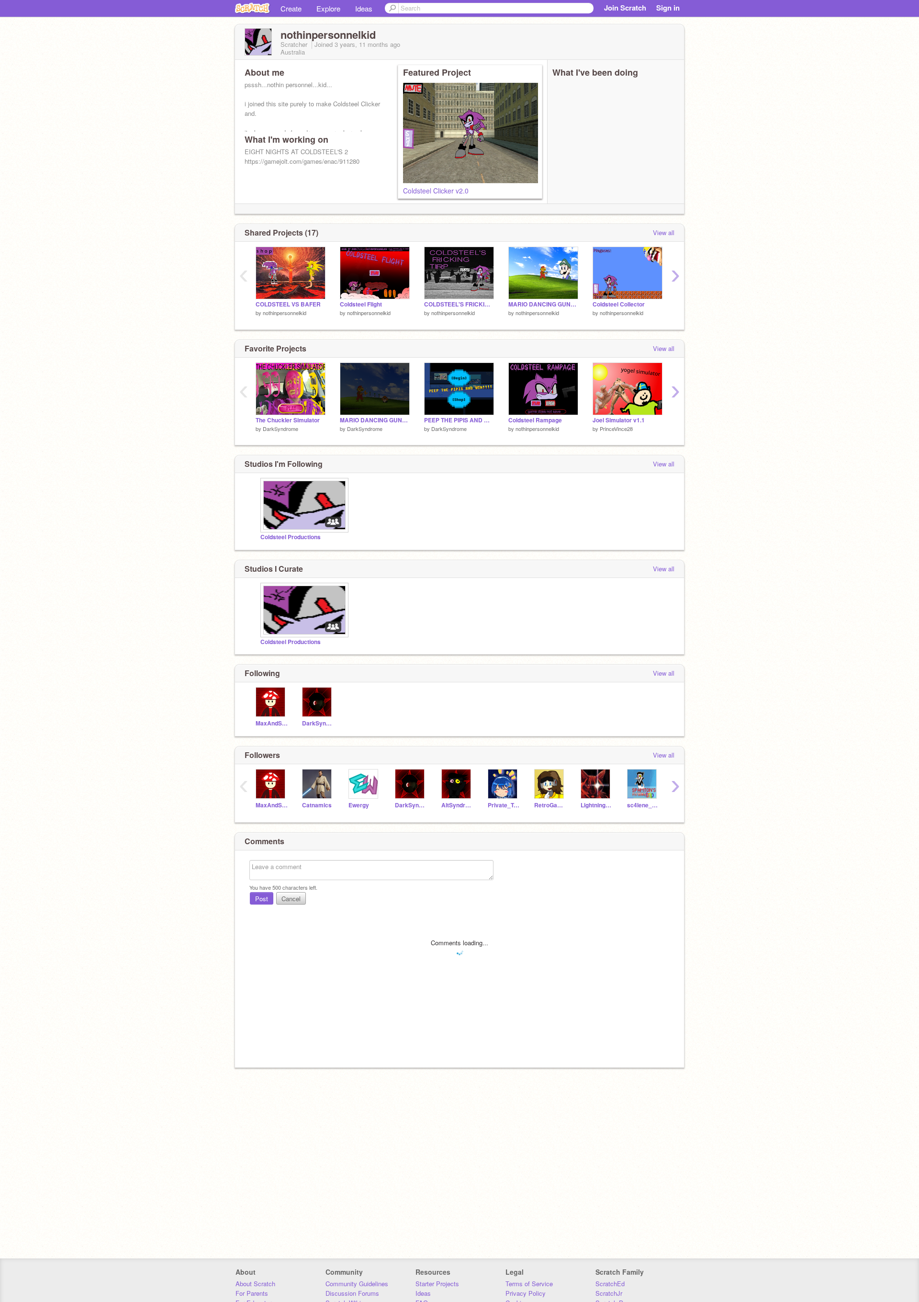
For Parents (251, 1293)
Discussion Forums (352, 1293)
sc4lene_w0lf (643, 805)
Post (261, 898)
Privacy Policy (525, 1293)
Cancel (291, 898)
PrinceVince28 (616, 428)
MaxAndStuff (272, 723)
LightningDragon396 (597, 805)
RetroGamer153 (550, 805)
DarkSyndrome (280, 428)
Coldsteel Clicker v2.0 (436, 190)
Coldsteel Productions (290, 537)
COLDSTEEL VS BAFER (288, 304)
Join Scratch (625, 7)
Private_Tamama (504, 805)
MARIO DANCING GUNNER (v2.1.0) (375, 420)
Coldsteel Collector (619, 304)
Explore (328, 8)
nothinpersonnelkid (284, 313)
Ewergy (358, 805)
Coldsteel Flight (361, 304)
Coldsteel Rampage (535, 420)
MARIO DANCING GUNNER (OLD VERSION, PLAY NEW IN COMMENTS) (543, 304)
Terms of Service (529, 1283)
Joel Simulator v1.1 (619, 420)
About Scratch (255, 1283)
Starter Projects (437, 1283)
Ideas (363, 8)
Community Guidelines (356, 1283)
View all (663, 232)
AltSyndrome (457, 805)
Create (291, 8)
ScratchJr (608, 1293)
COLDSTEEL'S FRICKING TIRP (459, 304)
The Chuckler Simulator (288, 420)
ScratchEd (610, 1283)
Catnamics (317, 805)
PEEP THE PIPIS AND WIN (459, 420)
